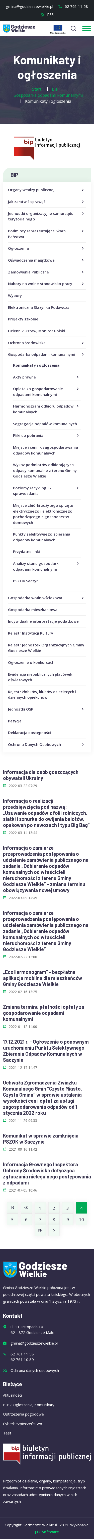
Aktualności (12, 1395)
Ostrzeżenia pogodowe (23, 1414)
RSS (50, 14)
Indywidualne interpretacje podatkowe (43, 621)
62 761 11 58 (76, 6)
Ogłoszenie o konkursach (31, 662)
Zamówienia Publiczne (28, 271)
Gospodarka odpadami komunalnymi (41, 354)
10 (81, 1219)
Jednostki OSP (20, 709)
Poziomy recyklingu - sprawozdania (32, 490)
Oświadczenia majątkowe (31, 260)
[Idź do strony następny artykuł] (40, 1230)
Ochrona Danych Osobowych (34, 744)
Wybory (15, 295)
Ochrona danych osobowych (35, 1370)
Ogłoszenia (18, 248)
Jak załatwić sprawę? (26, 201)
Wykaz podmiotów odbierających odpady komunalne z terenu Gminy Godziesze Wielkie (45, 470)
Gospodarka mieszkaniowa (32, 609)
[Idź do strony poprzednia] (26, 1208)
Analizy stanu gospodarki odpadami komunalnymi (36, 566)
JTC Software (47, 1531)
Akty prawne (24, 377)
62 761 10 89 (22, 1359)
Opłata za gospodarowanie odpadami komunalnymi (38, 391)
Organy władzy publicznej (31, 189)
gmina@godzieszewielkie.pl (29, 6)
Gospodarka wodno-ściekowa (35, 597)
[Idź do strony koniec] (54, 1230)
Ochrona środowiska (27, 342)
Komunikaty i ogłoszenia (36, 365)
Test (7, 1432)
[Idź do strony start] (12, 1208)
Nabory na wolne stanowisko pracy (40, 283)
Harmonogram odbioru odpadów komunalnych (43, 408)
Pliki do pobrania (28, 435)
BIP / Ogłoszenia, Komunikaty (28, 1404)
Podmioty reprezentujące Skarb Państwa (37, 233)
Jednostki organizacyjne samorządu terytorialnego (40, 216)
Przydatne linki (26, 551)
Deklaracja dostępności (29, 732)
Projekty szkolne (23, 318)
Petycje (15, 720)
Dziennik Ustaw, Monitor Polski (36, 330)
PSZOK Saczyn (26, 580)
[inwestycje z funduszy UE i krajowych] (57, 29)
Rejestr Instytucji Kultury (30, 633)
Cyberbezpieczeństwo (22, 1423)
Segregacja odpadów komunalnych (45, 423)
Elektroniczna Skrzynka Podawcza (38, 307)
